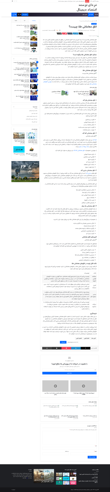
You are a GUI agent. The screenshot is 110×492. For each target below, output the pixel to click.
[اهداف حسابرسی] (64, 92)
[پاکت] (66, 348)
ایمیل (95, 451)
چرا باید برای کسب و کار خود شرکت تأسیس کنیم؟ (22, 26)
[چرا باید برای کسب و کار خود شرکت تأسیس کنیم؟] (93, 92)
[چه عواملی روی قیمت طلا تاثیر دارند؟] (88, 410)
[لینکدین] (76, 348)
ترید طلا (93, 338)
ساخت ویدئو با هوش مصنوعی (32, 116)
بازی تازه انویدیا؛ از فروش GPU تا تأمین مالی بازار (31, 154)
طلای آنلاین (78, 338)
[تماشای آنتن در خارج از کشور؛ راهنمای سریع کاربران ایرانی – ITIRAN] (33, 80)
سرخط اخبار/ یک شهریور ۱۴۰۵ (19, 154)
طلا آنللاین (86, 338)
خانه (96, 14)
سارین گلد (88, 173)
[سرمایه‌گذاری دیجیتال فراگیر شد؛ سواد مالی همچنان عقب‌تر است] (66, 483)
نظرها (16, 20)
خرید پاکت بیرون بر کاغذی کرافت (31, 119)
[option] (44, 476)
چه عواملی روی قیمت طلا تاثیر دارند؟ (90, 416)
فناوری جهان (84, 14)
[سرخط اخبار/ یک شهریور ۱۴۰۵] (19, 149)
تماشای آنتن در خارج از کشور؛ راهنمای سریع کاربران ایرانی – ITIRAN (21, 80)
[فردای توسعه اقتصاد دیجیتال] (87, 7)
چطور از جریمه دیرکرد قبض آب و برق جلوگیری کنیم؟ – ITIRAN (22, 96)
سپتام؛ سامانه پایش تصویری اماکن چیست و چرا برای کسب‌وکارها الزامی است (21, 63)
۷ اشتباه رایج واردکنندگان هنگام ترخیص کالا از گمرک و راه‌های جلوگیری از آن (69, 416)
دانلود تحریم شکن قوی (33, 110)
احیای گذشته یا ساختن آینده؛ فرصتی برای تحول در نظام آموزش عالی (72, 1)
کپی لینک (63, 342)
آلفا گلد (95, 140)
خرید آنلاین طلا (34, 122)
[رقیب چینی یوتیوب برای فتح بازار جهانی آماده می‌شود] (73, 483)
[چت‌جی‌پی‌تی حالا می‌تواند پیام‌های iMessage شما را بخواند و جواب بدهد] (59, 478)
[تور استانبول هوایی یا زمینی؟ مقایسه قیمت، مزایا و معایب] (33, 44)
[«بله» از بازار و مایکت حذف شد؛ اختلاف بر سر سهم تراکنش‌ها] (59, 483)
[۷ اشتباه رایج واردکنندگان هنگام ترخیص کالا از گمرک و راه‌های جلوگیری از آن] (69, 410)
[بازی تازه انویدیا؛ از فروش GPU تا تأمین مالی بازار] (31, 149)
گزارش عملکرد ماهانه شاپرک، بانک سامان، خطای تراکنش (21, 91)
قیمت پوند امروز (34, 113)
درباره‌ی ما (13, 489)
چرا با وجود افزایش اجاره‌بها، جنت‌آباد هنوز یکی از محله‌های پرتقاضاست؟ (51, 416)
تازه (24, 20)
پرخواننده (34, 20)
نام (96, 446)
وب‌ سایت (66, 451)
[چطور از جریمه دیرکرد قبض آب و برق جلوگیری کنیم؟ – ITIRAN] (33, 98)
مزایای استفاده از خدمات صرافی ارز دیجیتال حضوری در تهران (23, 37)
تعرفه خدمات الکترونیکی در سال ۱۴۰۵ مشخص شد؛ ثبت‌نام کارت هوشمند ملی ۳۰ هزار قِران (21, 69)
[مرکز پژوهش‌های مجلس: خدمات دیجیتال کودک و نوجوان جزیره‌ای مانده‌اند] (31, 135)
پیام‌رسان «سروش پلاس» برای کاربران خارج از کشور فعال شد (21, 85)
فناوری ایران (91, 14)
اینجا (27, 478)
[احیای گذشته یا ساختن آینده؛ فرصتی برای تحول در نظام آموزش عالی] (19, 135)
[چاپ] (47, 348)
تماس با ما (25, 14)
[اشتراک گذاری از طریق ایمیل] (56, 348)
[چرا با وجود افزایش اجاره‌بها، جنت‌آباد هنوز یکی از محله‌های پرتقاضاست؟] (50, 410)
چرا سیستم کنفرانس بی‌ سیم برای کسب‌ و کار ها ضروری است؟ (22, 48)
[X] (85, 348)
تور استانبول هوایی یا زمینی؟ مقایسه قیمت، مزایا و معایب (21, 43)
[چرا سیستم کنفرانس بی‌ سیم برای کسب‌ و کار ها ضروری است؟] (33, 49)
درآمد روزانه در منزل (84, 147)
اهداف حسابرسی (56, 92)
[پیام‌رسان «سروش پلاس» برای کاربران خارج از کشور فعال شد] (33, 86)
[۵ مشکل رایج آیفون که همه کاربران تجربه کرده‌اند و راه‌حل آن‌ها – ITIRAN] (33, 76)
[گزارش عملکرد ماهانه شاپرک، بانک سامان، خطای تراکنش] (33, 92)
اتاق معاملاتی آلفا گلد (79, 150)
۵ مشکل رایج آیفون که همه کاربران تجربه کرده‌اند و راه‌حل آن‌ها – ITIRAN (21, 75)
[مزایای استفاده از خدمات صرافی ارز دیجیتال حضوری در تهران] (33, 38)
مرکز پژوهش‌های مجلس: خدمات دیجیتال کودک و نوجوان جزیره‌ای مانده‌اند (32, 141)
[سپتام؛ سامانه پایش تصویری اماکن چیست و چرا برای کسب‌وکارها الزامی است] (33, 64)
